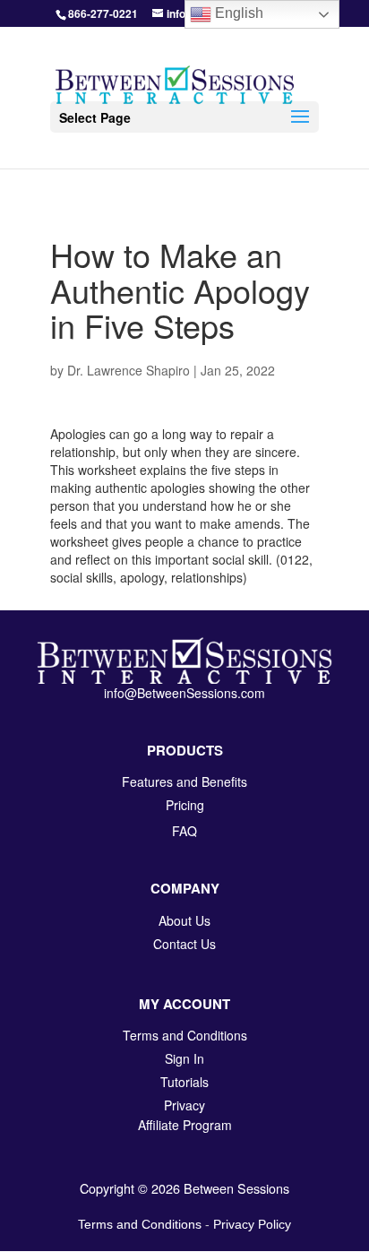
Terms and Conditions (140, 1224)
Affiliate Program (185, 1125)
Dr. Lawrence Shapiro (128, 370)
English (237, 13)
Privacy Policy (252, 1224)
